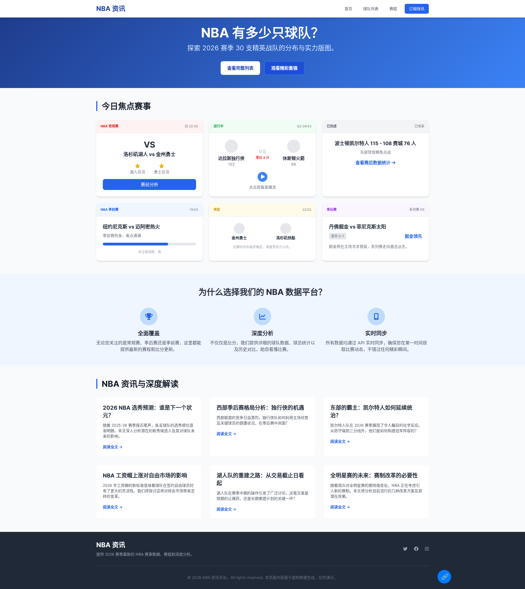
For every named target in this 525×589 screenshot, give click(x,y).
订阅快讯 (416, 8)
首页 (348, 8)
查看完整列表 (240, 68)
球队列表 (370, 8)
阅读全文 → (112, 446)
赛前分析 (149, 184)
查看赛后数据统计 (373, 162)
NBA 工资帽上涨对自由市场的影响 (145, 475)
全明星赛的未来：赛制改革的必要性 (374, 475)
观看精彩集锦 (284, 68)
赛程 (393, 8)
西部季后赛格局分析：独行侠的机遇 (260, 408)
